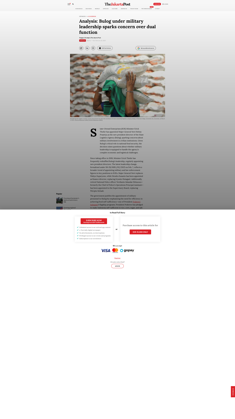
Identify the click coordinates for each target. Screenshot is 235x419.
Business (89, 8)
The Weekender (146, 8)
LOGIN (166, 4)
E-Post (157, 8)
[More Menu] (69, 4)
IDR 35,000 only (140, 232)
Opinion (82, 16)
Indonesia (78, 8)
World (97, 8)
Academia (92, 16)
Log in (117, 266)
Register (117, 258)
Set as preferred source (147, 48)
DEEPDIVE (124, 8)
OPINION (106, 8)
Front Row (134, 8)
